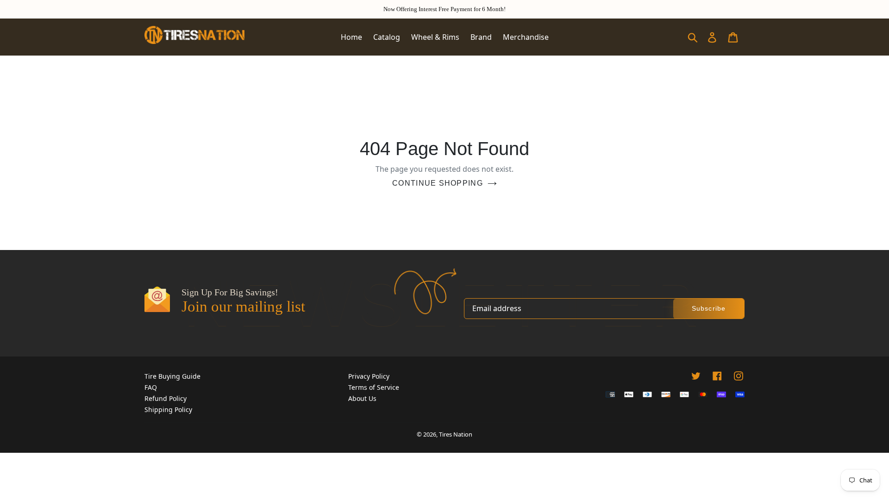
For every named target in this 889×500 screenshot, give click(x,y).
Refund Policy (165, 398)
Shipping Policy (168, 409)
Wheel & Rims (435, 37)
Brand (481, 37)
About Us (362, 398)
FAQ (150, 387)
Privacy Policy (368, 376)
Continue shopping (437, 183)
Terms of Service (373, 387)
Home (351, 37)
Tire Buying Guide (172, 376)
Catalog (386, 37)
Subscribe (709, 308)
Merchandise (526, 37)
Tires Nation (455, 434)
